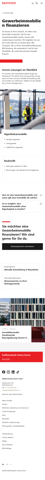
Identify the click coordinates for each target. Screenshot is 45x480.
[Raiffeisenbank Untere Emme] (9, 3)
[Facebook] (3, 372)
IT (11, 464)
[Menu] (41, 3)
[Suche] (37, 3)
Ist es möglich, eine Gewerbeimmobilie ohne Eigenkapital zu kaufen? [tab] (14, 206)
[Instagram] (8, 372)
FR (7, 464)
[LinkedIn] (13, 372)
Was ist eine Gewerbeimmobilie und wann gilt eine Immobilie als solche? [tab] (20, 196)
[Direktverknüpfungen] (33, 3)
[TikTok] (17, 372)
